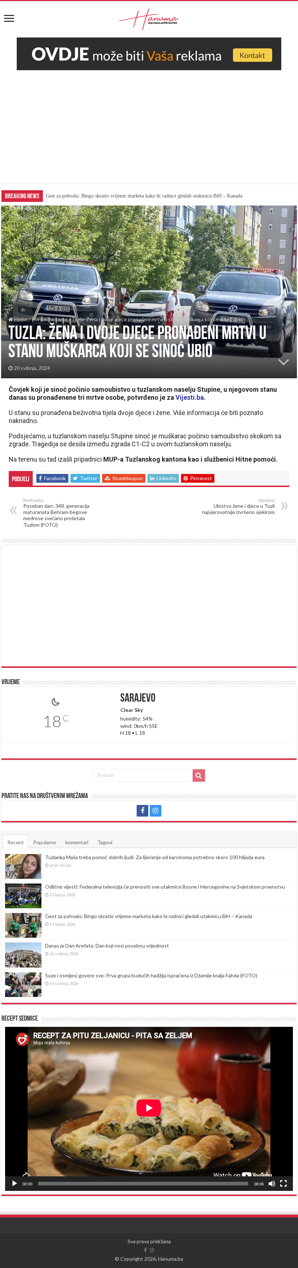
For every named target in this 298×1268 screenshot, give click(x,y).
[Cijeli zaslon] (283, 1183)
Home (20, 319)
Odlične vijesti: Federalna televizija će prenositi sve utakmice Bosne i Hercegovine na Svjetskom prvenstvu (165, 887)
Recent (15, 842)
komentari (76, 842)
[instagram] (155, 811)
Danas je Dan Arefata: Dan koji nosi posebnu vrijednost (107, 945)
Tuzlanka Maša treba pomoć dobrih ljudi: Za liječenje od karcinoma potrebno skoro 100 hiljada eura (155, 857)
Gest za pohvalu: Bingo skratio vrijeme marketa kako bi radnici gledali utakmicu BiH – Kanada (144, 196)
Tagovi (104, 842)
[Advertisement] (149, 132)
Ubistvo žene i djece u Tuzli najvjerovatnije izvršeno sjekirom (238, 506)
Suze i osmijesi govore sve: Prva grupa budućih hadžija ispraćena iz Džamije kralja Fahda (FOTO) (151, 975)
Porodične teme (50, 319)
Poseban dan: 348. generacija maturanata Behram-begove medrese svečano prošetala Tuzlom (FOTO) (56, 513)
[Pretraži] (199, 775)
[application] (149, 1109)
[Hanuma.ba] (149, 18)
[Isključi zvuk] (271, 1183)
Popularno (44, 842)
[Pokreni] (14, 1183)
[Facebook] (142, 811)
